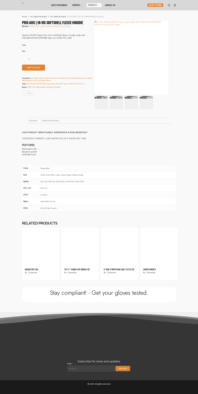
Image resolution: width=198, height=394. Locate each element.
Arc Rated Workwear (38, 16)
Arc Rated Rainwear (58, 16)
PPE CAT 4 (81, 84)
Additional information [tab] (50, 121)
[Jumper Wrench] (159, 246)
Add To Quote (33, 67)
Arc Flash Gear (36, 78)
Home (24, 16)
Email (69, 364)
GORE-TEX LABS (36, 26)
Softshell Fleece (44, 80)
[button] (99, 292)
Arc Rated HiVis (63, 78)
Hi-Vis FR (33, 80)
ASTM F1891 (41, 84)
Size (23, 51)
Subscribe (123, 368)
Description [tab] (33, 121)
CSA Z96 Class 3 (61, 84)
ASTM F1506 (31, 84)
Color (24, 45)
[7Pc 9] (80, 246)
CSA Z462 (51, 84)
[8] (119, 246)
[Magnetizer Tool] (40, 246)
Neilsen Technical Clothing (58, 26)
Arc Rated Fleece (49, 78)
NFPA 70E (72, 84)
